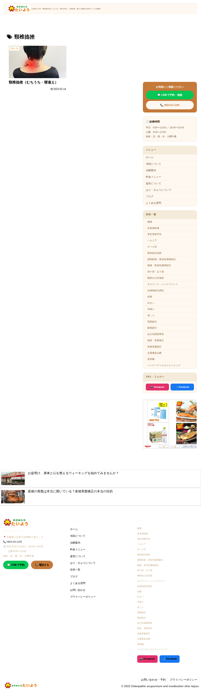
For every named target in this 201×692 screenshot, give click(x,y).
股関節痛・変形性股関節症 (161, 259)
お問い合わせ (77, 590)
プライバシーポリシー (83, 596)
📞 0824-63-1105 (169, 105)
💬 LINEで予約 (16, 564)
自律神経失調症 (155, 290)
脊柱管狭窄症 (154, 234)
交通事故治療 (154, 353)
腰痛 (149, 221)
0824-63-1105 (14, 541)
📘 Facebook (182, 387)
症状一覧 (75, 569)
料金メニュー (153, 176)
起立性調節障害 (155, 334)
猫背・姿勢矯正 (155, 340)
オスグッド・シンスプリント (162, 284)
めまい (150, 303)
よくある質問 (153, 202)
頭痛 (149, 296)
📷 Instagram (157, 387)
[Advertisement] (69, 118)
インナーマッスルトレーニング (163, 365)
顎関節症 (152, 321)
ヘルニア (152, 240)
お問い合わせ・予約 (153, 679)
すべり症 (152, 246)
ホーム (149, 157)
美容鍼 (150, 359)
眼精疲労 (152, 327)
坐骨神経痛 (153, 228)
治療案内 (151, 170)
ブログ (149, 196)
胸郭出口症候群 (155, 278)
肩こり (150, 315)
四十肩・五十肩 (155, 271)
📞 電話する (42, 564)
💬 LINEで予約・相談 (169, 94)
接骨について (153, 183)
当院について (153, 163)
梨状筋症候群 (154, 253)
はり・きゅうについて (158, 189)
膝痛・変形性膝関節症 (159, 265)
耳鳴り (150, 309)
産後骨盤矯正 (154, 346)
